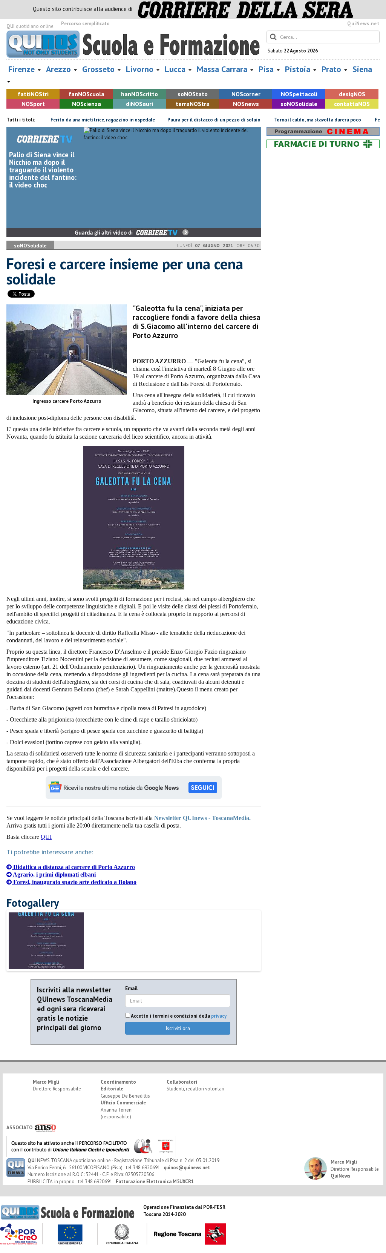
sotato (193, 94)
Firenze (22, 69)
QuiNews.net (363, 23)
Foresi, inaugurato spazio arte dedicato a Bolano (74, 882)
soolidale (298, 103)
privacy (219, 1016)
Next (273, 953)
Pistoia (298, 69)
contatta (352, 103)
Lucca (176, 69)
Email (131, 988)
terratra (193, 103)
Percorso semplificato (85, 23)
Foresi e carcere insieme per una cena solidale (124, 271)
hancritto (139, 94)
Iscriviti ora (177, 1028)
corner (245, 94)
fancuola (86, 94)
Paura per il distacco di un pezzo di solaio (193, 120)
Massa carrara (223, 69)
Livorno (141, 69)
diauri (139, 103)
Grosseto (99, 69)
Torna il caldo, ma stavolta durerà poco (297, 120)
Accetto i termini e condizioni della (178, 1016)
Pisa (267, 69)
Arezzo (59, 69)
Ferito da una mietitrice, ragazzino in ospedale (83, 120)
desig (352, 94)
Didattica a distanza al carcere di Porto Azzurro (73, 867)
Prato (332, 69)
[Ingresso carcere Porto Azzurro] (66, 349)
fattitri (33, 94)
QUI (46, 837)
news (246, 103)
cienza (86, 103)
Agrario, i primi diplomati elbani (54, 874)
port (33, 103)
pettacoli (299, 94)
